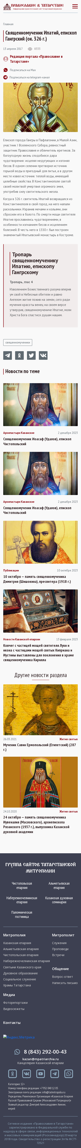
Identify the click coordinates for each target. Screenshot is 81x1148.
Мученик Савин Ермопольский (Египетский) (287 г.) (39, 747)
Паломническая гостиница (21, 914)
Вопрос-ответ (62, 977)
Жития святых (68, 739)
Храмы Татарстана (17, 985)
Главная (8, 24)
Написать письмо (65, 983)
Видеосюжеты (13, 1009)
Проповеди (60, 949)
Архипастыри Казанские (18, 432)
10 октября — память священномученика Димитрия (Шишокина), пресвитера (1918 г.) (37, 579)
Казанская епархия (17, 943)
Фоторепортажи (15, 1003)
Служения (59, 943)
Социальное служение (19, 979)
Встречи (58, 955)
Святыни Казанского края (22, 967)
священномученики (17, 342)
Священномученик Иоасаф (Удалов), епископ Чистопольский (37, 441)
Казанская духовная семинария (59, 900)
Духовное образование (20, 973)
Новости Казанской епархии (21, 639)
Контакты (12, 1022)
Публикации (11, 570)
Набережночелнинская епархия (21, 900)
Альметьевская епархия (59, 885)
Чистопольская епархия (22, 885)
